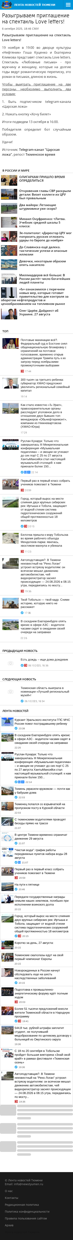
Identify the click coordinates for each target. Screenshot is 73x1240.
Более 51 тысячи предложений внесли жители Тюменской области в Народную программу (42, 1012)
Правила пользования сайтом (26, 1218)
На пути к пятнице (27, 884)
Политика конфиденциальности (27, 1211)
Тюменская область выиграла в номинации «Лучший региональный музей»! (45, 691)
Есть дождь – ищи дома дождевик (44, 659)
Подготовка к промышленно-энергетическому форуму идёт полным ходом (41, 993)
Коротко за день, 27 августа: (34, 942)
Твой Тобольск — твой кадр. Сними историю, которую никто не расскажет (45, 603)
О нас (9, 1191)
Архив (9, 1225)
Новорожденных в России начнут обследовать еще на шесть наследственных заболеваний (37, 974)
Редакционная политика (22, 1205)
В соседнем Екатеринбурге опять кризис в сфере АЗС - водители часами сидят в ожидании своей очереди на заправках (42, 739)
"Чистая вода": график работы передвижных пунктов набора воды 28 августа (41, 853)
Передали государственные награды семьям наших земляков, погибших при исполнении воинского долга (42, 900)
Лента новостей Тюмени (22, 1232)
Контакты (11, 1198)
